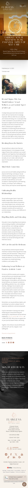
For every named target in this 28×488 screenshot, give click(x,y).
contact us (21, 316)
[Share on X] (6, 343)
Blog (15, 49)
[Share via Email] (13, 343)
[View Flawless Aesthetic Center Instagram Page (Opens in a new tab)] (6, 455)
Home (11, 49)
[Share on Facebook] (8, 343)
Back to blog (7, 338)
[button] (21, 6)
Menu (24, 6)
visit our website (12, 316)
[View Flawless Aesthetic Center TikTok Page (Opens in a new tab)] (8, 458)
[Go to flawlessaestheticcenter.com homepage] (8, 5)
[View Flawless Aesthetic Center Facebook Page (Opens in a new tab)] (11, 455)
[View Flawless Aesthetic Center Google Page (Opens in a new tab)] (19, 458)
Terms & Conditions (20, 472)
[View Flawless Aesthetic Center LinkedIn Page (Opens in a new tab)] (14, 458)
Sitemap (4, 470)
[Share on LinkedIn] (11, 343)
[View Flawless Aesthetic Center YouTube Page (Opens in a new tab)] (21, 455)
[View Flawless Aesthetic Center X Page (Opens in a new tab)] (16, 455)
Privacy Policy (10, 470)
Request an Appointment (8, 333)
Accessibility (17, 470)
